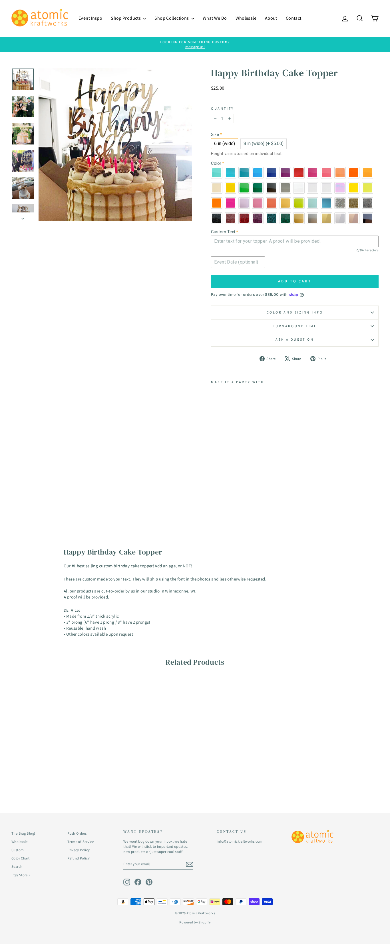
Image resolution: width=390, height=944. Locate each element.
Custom (17, 849)
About (271, 18)
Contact (293, 18)
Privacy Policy (78, 849)
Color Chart (20, 858)
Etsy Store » (21, 875)
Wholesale (246, 18)
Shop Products (126, 18)
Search (16, 866)
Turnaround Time (295, 326)
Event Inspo (90, 18)
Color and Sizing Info (295, 312)
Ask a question (295, 339)
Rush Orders (77, 833)
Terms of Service (80, 841)
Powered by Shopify (195, 922)
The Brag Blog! (23, 833)
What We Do (215, 18)
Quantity (222, 108)
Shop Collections (172, 18)
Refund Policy (78, 858)
